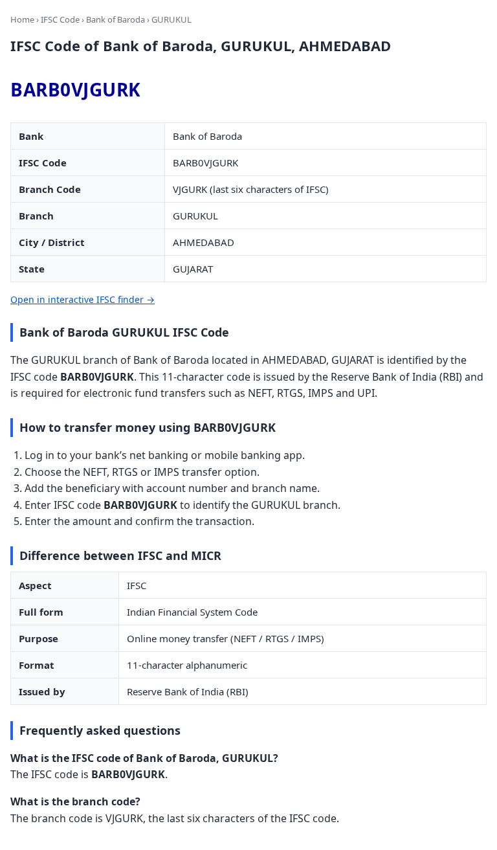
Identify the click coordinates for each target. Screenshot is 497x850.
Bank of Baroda (115, 19)
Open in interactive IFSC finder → (82, 299)
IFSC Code (60, 19)
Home (22, 19)
